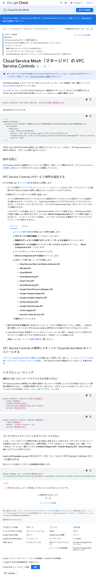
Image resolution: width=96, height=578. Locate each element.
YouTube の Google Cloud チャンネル (82, 543)
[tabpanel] (50, 275)
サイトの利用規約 (35, 558)
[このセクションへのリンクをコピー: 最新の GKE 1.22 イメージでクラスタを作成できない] (60, 379)
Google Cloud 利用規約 (52, 558)
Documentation (15, 29)
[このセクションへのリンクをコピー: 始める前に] (19, 159)
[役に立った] (88, 29)
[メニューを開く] (3, 3)
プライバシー (22, 558)
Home (5, 29)
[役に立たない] (91, 29)
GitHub (51, 531)
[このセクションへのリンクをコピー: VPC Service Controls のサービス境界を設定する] (67, 177)
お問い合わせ (8, 542)
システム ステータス (33, 542)
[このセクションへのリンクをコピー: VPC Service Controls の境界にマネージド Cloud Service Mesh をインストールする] (22, 352)
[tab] (14, 226)
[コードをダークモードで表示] (87, 99)
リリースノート (31, 539)
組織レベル (55, 165)
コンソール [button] (14, 226)
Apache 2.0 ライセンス (18, 513)
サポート (29, 535)
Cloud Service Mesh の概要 (40, 76)
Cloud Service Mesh (18, 10)
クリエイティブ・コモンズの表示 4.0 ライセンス (52, 511)
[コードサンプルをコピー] (90, 99)
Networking (27, 29)
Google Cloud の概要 (56, 535)
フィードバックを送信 (82, 35)
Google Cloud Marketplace (12, 539)
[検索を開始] (61, 2)
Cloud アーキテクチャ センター (59, 543)
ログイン (90, 3)
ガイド (53, 29)
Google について (9, 558)
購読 (35, 567)
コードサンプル (55, 539)
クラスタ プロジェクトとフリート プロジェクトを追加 (43, 187)
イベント (76, 535)
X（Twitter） (77, 539)
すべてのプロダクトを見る (12, 531)
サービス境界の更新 (23, 232)
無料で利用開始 (84, 10)
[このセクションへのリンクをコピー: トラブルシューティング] (36, 372)
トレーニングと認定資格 (58, 548)
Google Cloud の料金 (10, 535)
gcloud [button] (25, 226)
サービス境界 (25, 183)
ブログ (75, 531)
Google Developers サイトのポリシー (65, 513)
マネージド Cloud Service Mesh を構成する (21, 358)
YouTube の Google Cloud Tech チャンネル (82, 549)
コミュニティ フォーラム (35, 531)
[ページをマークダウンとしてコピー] (45, 66)
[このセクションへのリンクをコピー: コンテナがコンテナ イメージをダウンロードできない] (62, 436)
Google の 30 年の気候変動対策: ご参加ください (21, 562)
